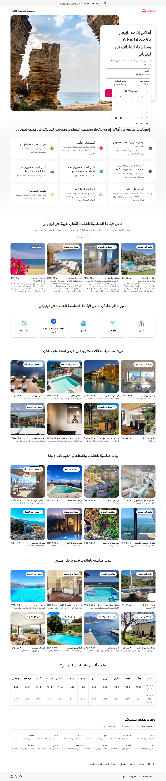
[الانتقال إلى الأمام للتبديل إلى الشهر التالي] (116, 91)
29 (147, 123)
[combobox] (128, 74)
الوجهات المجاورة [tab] (149, 726)
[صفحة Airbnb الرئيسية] (149, 11)
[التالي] (78, 237)
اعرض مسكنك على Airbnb (23, 10)
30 (142, 123)
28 (116, 118)
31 (137, 123)
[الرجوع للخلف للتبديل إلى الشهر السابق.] (146, 91)
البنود (124, 776)
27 (121, 118)
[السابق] (88, 237)
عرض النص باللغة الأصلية (69, 3)
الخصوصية (133, 776)
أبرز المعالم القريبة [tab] (109, 726)
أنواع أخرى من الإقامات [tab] (129, 726)
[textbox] (139, 84)
